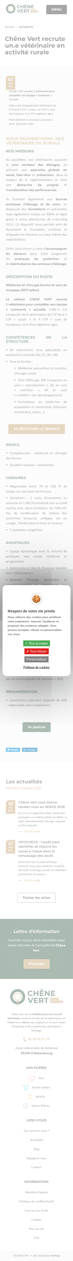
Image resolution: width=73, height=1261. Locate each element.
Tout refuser (38, 651)
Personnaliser (37, 659)
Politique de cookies (36, 667)
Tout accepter (38, 643)
